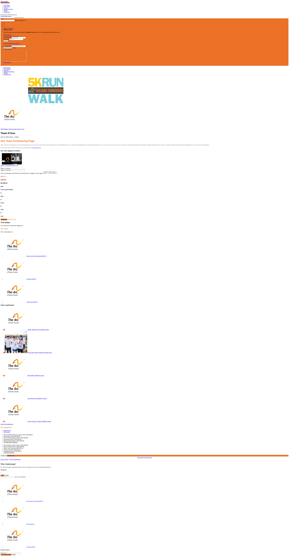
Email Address (7, 37)
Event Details (7, 6)
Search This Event (19, 17)
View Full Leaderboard (7, 424)
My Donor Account (14, 36)
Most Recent (7, 430)
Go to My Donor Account (6, 16)
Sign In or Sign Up (8, 28)
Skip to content (4, 1)
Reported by (3, 553)
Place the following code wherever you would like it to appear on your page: (22, 173)
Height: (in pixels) (6, 170)
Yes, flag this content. (6, 554)
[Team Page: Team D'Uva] (12, 126)
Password (6, 39)
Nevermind (3, 469)
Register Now (7, 12)
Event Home (7, 5)
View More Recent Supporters (10, 442)
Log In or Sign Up (5, 2)
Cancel (6, 475)
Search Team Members (20, 477)
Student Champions (8, 9)
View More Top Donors (9, 452)
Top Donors (7, 432)
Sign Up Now (7, 35)
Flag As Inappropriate (15, 459)
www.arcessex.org (36, 147)
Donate (5, 10)
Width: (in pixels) (5, 168)
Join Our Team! (11, 219)
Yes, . (2, 475)
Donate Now (3, 219)
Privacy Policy (4, 459)
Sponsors (6, 8)
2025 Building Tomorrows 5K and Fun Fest (12, 129)
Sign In (14, 47)
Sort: (2, 232)
